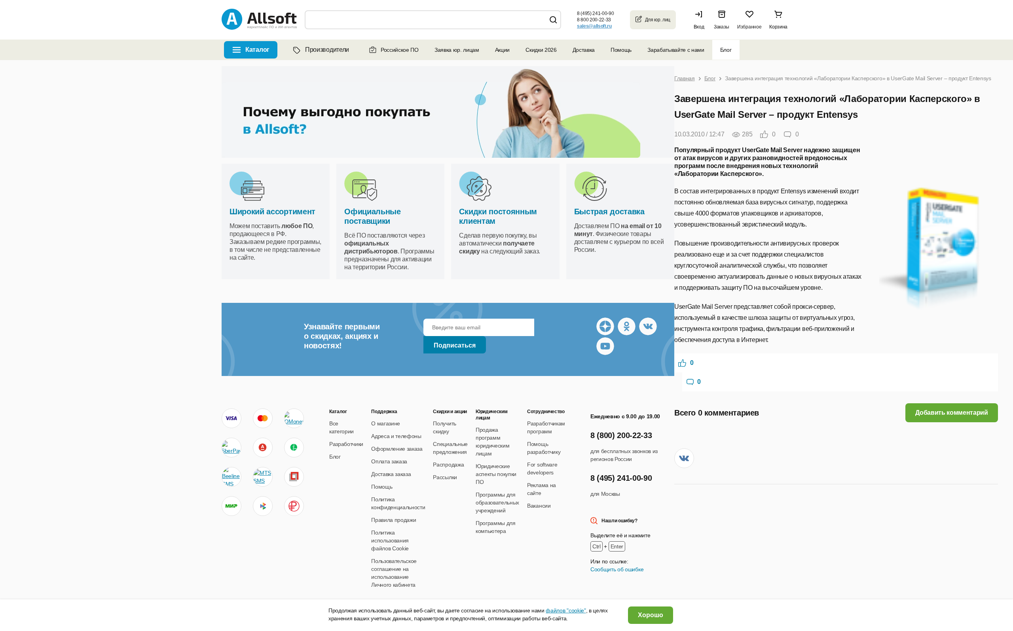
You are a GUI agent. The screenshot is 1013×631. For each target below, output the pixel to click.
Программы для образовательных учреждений (497, 502)
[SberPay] (231, 447)
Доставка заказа (391, 474)
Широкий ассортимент (272, 211)
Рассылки (445, 477)
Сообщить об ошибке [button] (616, 569)
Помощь (621, 50)
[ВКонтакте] (684, 458)
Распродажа (448, 464)
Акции (502, 50)
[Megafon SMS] (294, 447)
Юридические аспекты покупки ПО (496, 474)
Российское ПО (400, 50)
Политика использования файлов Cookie (390, 540)
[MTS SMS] (262, 477)
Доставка (584, 50)
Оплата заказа (389, 461)
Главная (684, 78)
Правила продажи (393, 520)
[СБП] (263, 506)
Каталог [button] (257, 49)
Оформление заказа (397, 449)
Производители (327, 49)
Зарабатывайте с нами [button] (675, 50)
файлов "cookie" (566, 610)
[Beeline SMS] (231, 477)
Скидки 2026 (540, 50)
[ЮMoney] (294, 418)
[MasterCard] (263, 418)
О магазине (385, 423)
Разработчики (346, 444)
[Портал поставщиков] (294, 477)
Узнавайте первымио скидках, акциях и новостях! (342, 336)
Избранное (749, 27)
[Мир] (231, 506)
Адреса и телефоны (396, 436)
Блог (726, 50)
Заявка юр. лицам (456, 50)
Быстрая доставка (609, 211)
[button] (701, 19)
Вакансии (538, 506)
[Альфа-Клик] (263, 447)
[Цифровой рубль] (294, 506)
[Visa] (231, 418)
